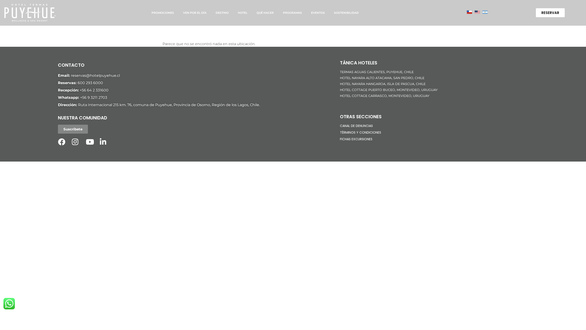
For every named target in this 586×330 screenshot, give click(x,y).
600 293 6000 (90, 83)
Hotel (242, 12)
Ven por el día (194, 12)
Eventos (318, 12)
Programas (292, 12)
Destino (222, 12)
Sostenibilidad (346, 12)
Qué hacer (265, 12)
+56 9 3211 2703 (93, 97)
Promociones (163, 12)
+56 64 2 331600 (94, 90)
